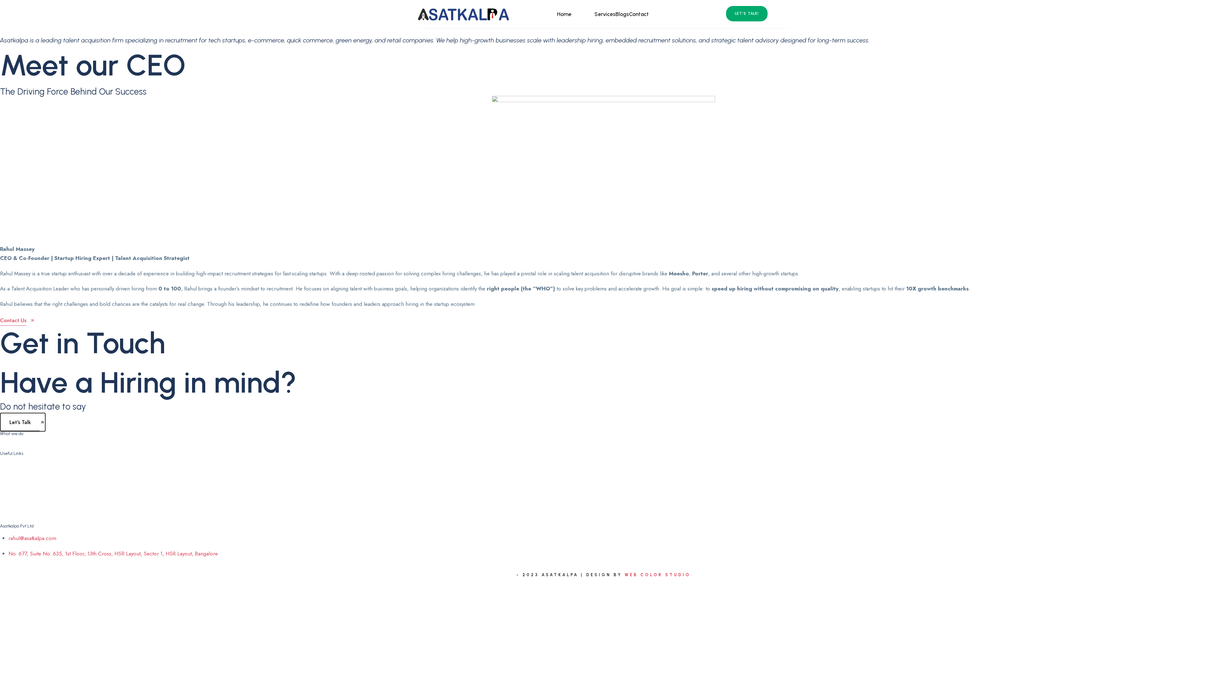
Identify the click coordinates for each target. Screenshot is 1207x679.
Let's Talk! (747, 13)
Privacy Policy (24, 489)
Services (604, 14)
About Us (582, 14)
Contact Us (20, 512)
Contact (639, 14)
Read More (643, 440)
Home (564, 14)
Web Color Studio (658, 574)
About (15, 478)
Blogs (622, 14)
